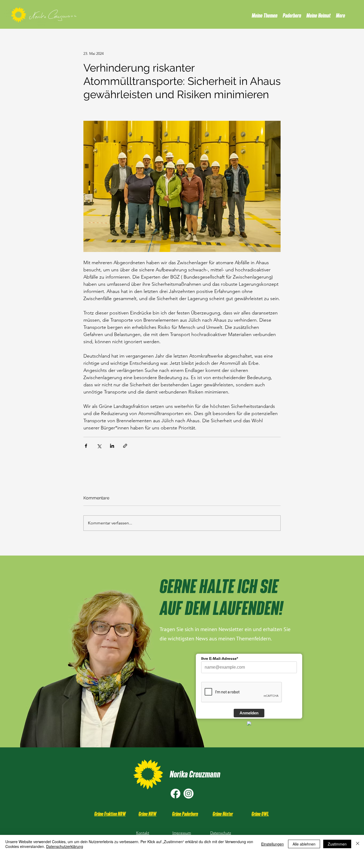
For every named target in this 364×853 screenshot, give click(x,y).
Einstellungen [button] (272, 844)
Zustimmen (337, 844)
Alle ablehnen (304, 844)
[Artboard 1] (188, 793)
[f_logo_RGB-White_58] (175, 793)
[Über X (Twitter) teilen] (99, 445)
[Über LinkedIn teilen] (112, 445)
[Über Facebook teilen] (85, 445)
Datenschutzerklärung (64, 846)
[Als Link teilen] (125, 445)
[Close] (357, 844)
